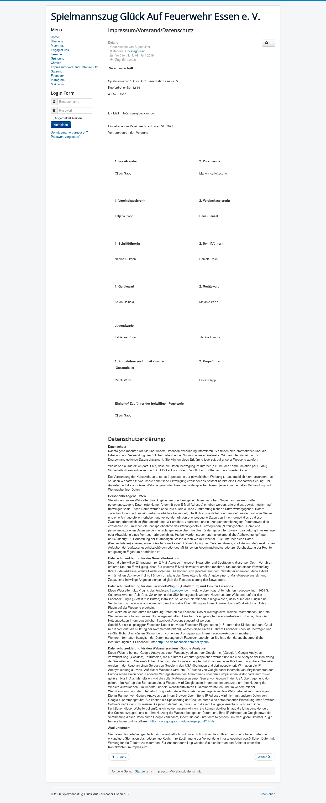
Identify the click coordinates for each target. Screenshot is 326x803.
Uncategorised (135, 51)
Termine (56, 54)
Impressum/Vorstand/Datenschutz (74, 67)
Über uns (57, 41)
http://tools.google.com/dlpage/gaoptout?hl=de (182, 721)
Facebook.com (180, 590)
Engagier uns (60, 50)
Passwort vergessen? (66, 136)
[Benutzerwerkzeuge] (268, 43)
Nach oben (267, 794)
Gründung (57, 58)
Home (55, 37)
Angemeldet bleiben (68, 118)
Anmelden (61, 124)
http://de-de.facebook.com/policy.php (183, 641)
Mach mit (57, 45)
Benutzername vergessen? (69, 132)
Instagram (58, 80)
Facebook (57, 75)
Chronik (56, 63)
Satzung (56, 71)
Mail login (57, 84)
